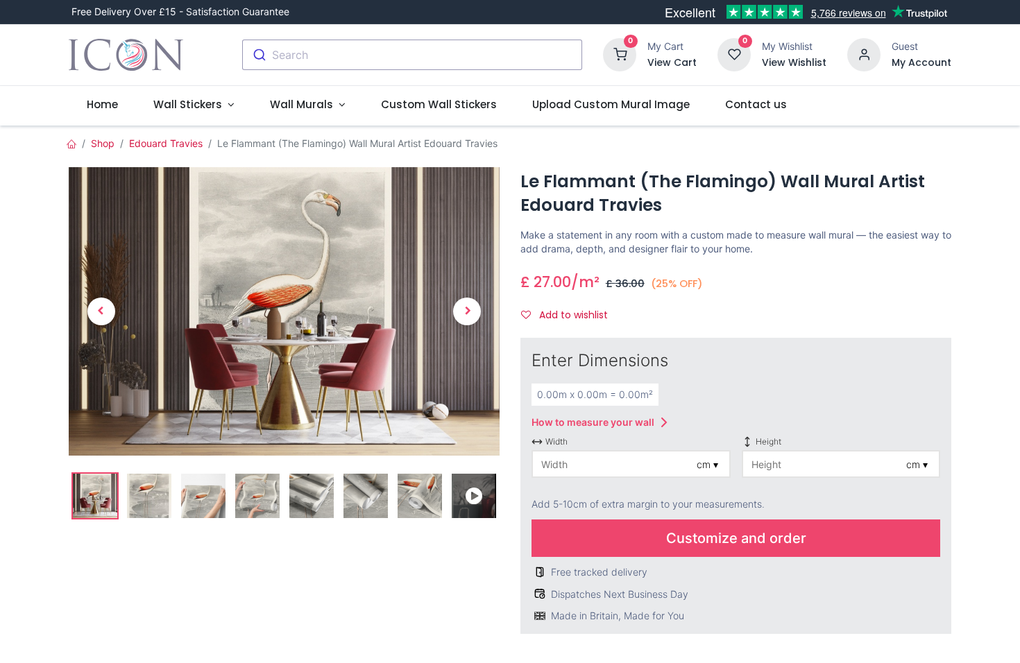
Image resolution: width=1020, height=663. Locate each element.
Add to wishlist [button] (572, 315)
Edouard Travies (166, 143)
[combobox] (412, 55)
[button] (101, 311)
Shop (102, 143)
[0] (619, 54)
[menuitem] (102, 104)
